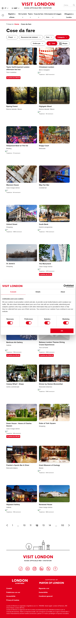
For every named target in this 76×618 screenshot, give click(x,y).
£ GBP (14, 8)
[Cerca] (74, 5)
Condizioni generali (46, 596)
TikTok (21, 569)
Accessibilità (10, 596)
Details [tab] (38, 292)
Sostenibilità (43, 592)
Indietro (7, 525)
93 (62, 525)
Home (16, 24)
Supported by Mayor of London (51, 581)
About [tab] (63, 292)
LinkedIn (41, 569)
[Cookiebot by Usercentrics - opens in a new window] (65, 286)
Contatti (9, 588)
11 (30, 525)
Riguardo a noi (44, 588)
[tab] (52, 43)
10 (24, 525)
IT (5, 8)
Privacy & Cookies (12, 600)
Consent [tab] (13, 292)
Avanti (69, 525)
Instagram (34, 569)
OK (62, 331)
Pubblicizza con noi (13, 592)
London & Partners (20, 581)
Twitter (48, 569)
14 (50, 525)
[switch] (28, 322)
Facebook (55, 569)
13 (43, 525)
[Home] (3, 15)
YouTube (28, 569)
